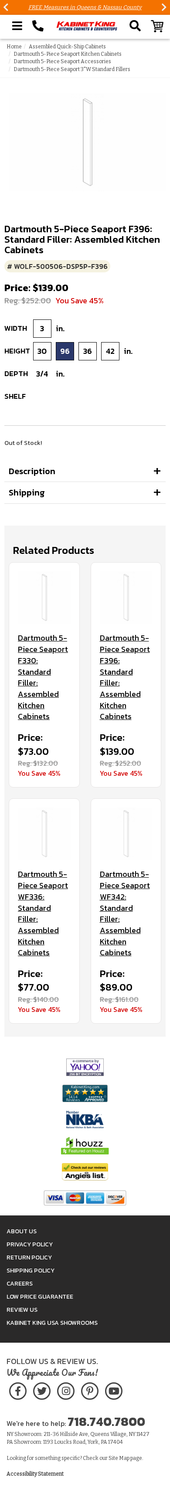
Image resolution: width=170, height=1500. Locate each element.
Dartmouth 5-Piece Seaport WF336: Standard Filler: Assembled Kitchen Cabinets (43, 913)
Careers (20, 1283)
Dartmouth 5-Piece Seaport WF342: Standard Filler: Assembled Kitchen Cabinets (125, 913)
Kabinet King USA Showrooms (52, 1322)
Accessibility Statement (35, 1474)
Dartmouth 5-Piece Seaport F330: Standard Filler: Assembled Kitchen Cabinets (43, 677)
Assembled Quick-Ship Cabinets (67, 47)
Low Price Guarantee (40, 1296)
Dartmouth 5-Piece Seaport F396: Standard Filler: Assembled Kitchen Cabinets (125, 677)
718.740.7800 (106, 1421)
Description (32, 471)
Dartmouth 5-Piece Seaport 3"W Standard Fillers (72, 69)
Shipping (27, 492)
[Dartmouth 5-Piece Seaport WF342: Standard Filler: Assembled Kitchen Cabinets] (126, 834)
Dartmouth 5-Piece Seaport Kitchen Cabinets (68, 54)
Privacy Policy (30, 1244)
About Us (22, 1231)
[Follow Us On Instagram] (65, 1389)
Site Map (119, 1458)
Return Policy (29, 1257)
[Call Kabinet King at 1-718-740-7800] (38, 26)
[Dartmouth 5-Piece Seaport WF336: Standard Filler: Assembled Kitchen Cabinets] (44, 834)
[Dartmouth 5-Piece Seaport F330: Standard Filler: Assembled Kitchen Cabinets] (44, 597)
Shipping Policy (30, 1270)
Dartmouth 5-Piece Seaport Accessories (62, 61)
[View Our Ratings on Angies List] (85, 1171)
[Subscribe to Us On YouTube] (113, 1389)
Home (14, 47)
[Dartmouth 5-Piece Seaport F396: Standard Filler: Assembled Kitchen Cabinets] (126, 597)
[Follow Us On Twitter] (42, 1389)
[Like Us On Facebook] (17, 1389)
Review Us (22, 1309)
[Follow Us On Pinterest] (89, 1389)
